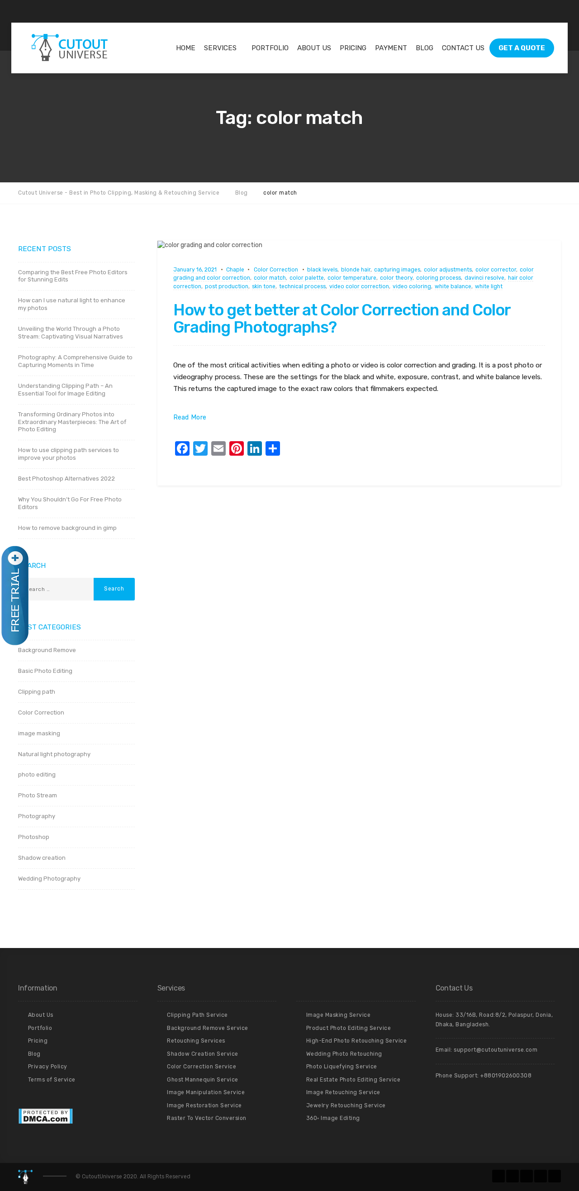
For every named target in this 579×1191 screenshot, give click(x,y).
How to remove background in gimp (67, 527)
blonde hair (355, 270)
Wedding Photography (49, 878)
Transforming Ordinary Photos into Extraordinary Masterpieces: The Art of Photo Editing (72, 422)
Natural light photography (54, 754)
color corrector (495, 270)
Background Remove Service (207, 1028)
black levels (322, 270)
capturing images (397, 270)
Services (220, 48)
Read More (190, 417)
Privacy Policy (47, 1066)
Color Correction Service (201, 1066)
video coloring (412, 286)
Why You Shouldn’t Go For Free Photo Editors (70, 503)
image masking (39, 733)
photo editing (37, 774)
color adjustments (448, 270)
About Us (314, 48)
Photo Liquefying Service (341, 1066)
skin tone (263, 286)
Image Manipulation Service (206, 1092)
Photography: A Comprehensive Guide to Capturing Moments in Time (75, 361)
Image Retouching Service (343, 1092)
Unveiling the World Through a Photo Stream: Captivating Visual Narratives (70, 332)
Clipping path (36, 691)
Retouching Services (196, 1041)
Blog (424, 48)
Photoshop (33, 837)
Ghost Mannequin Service (202, 1080)
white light (489, 286)
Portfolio (270, 48)
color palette (307, 278)
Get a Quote (521, 48)
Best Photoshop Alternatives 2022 (66, 478)
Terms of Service (52, 1080)
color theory (396, 278)
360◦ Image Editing (333, 1118)
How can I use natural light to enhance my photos (71, 304)
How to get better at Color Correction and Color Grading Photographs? (341, 318)
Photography (36, 816)
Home (185, 48)
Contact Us (463, 48)
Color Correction (276, 270)
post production (226, 286)
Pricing (353, 48)
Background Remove (47, 650)
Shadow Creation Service (202, 1054)
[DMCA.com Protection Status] (45, 1116)
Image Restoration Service (204, 1105)
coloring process (438, 278)
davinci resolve (484, 278)
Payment (391, 48)
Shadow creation (42, 857)
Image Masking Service (338, 1015)
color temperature (351, 278)
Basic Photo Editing (45, 670)
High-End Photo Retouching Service (356, 1041)
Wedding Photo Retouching (344, 1054)
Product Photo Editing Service (348, 1028)
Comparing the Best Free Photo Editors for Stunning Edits (73, 276)
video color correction (359, 286)
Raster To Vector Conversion (207, 1118)
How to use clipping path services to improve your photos (68, 454)
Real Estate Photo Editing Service (353, 1080)
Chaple (235, 270)
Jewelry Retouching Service (346, 1105)
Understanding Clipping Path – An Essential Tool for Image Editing (65, 389)
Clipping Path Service (197, 1015)
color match (270, 278)
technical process (302, 286)
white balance (453, 286)
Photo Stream (37, 795)
